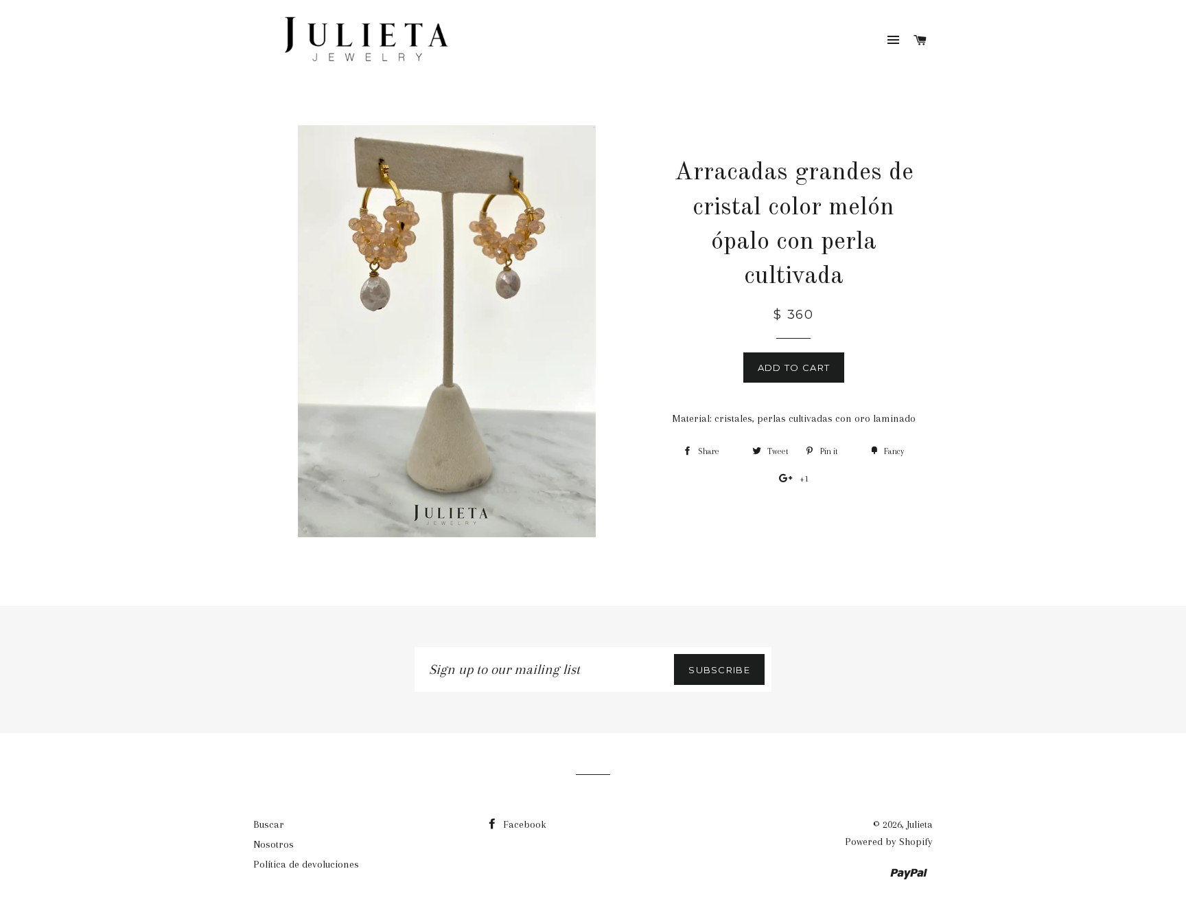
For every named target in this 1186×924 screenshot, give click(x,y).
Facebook (523, 824)
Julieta (920, 824)
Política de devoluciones (306, 864)
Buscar (268, 824)
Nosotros (273, 844)
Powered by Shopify (889, 841)
